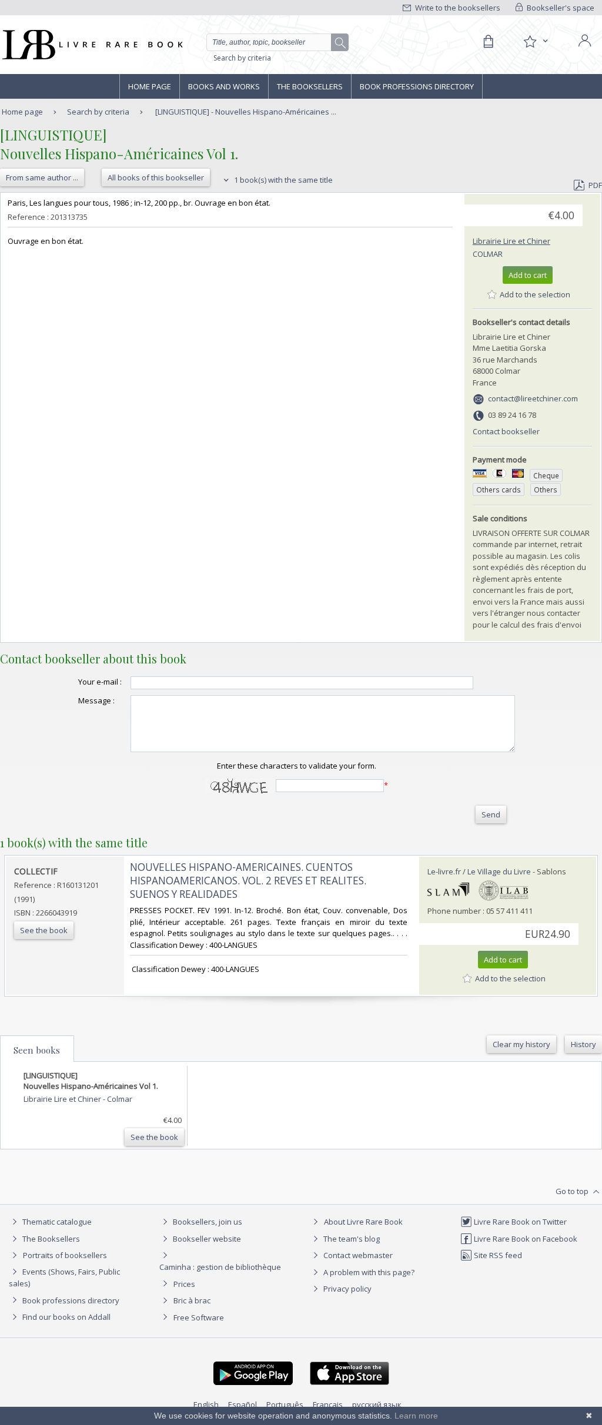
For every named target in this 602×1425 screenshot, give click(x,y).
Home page (149, 86)
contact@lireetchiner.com (533, 398)
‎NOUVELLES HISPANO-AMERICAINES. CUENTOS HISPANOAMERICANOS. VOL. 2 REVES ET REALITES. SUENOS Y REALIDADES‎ (248, 880)
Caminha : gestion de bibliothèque (220, 1267)
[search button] (340, 43)
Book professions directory (417, 86)
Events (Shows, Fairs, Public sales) (64, 1277)
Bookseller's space (559, 7)
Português (284, 1404)
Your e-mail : (100, 681)
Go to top (573, 1191)
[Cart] (488, 42)
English (206, 1404)
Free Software (198, 1317)
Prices (184, 1284)
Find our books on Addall (66, 1317)
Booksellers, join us (206, 1221)
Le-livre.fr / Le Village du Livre (479, 871)
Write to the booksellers (456, 7)
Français (328, 1404)
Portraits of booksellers (65, 1255)
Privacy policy (347, 1288)
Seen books (37, 1050)
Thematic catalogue (56, 1221)
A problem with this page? (368, 1272)
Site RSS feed (497, 1255)
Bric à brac (191, 1300)
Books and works (224, 86)
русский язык (377, 1404)
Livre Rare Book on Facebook (524, 1238)
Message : (96, 700)
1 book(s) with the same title (282, 180)
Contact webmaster (357, 1255)
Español (242, 1404)
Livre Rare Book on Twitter (519, 1221)
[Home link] (91, 44)
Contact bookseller (506, 431)
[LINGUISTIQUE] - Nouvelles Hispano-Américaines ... (245, 111)
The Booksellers (310, 86)
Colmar (488, 254)
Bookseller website (206, 1238)
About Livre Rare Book (363, 1221)
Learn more (416, 1415)
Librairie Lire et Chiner (511, 241)
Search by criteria (242, 58)
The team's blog (351, 1238)
